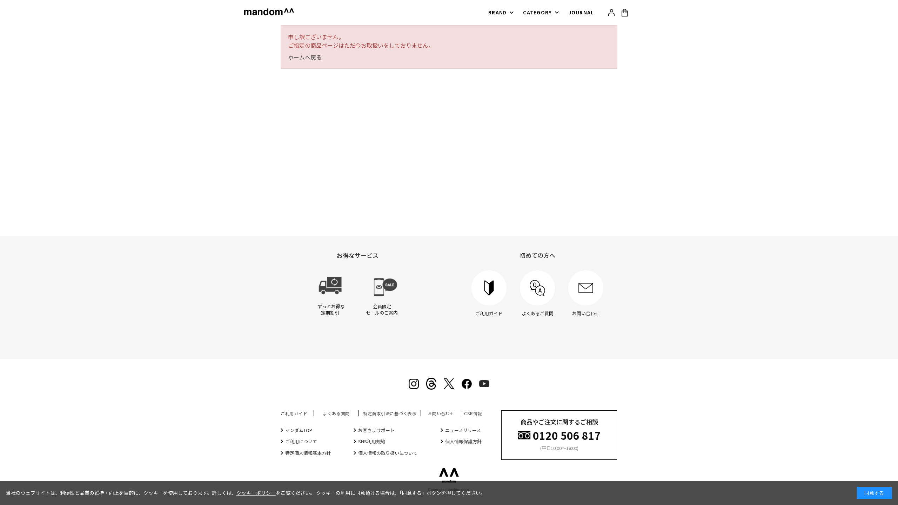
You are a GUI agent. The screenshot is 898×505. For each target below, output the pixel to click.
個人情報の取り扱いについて (387, 453)
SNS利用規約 (371, 441)
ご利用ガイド (294, 413)
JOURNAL (581, 12)
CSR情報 (473, 413)
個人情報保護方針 (463, 441)
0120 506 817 (567, 434)
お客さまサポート (376, 430)
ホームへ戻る (305, 57)
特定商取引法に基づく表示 (390, 413)
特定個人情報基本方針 (308, 453)
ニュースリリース (463, 430)
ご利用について (301, 441)
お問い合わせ (441, 413)
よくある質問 (336, 413)
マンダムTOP (298, 430)
